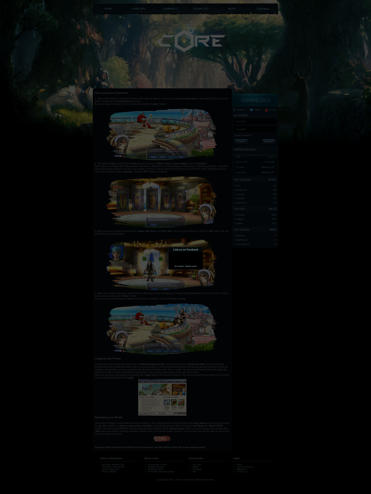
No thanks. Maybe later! (185, 266)
